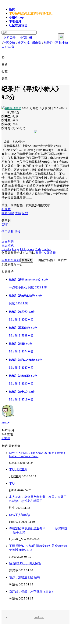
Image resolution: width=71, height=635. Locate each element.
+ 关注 (6, 438)
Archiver (39, 617)
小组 (16, 17)
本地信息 (15, 21)
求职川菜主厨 (18, 469)
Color (7, 249)
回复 (5, 224)
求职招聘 (31, 13)
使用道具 (8, 231)
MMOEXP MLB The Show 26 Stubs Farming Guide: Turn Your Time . (37, 454)
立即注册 (50, 252)
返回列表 (8, 241)
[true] (61, 36)
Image (15, 249)
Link (23, 249)
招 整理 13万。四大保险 (25, 563)
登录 (39, 252)
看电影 (36, 42)
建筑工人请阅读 (19, 515)
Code (38, 249)
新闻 (12, 9)
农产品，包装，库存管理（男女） (32, 591)
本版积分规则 (11, 260)
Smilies (46, 249)
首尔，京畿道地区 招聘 (24, 577)
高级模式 (8, 245)
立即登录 (9, 37)
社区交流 (18, 25)
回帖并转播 (45, 260)
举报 (17, 231)
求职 (12, 483)
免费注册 (26, 37)
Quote (30, 249)
